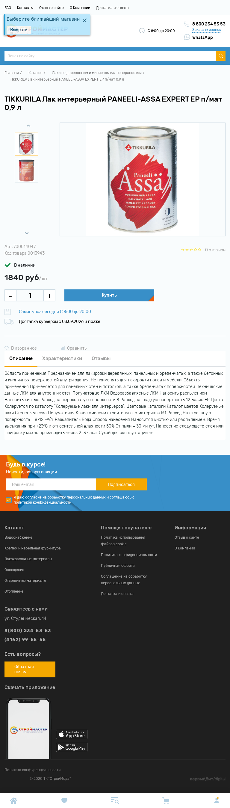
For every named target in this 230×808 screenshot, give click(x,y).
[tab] (20, 359)
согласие (33, 497)
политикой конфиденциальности (42, 502)
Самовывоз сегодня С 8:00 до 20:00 (55, 311)
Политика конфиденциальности (129, 555)
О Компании (80, 8)
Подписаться (121, 484)
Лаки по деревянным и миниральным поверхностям (97, 73)
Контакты (25, 8)
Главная (11, 73)
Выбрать (18, 29)
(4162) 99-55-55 (25, 639)
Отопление (13, 591)
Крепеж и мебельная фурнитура (32, 548)
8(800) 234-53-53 (27, 630)
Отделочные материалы (25, 581)
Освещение (14, 570)
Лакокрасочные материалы (28, 559)
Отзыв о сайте (51, 8)
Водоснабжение (18, 537)
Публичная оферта (118, 566)
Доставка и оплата (112, 8)
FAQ (7, 8)
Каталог (35, 73)
